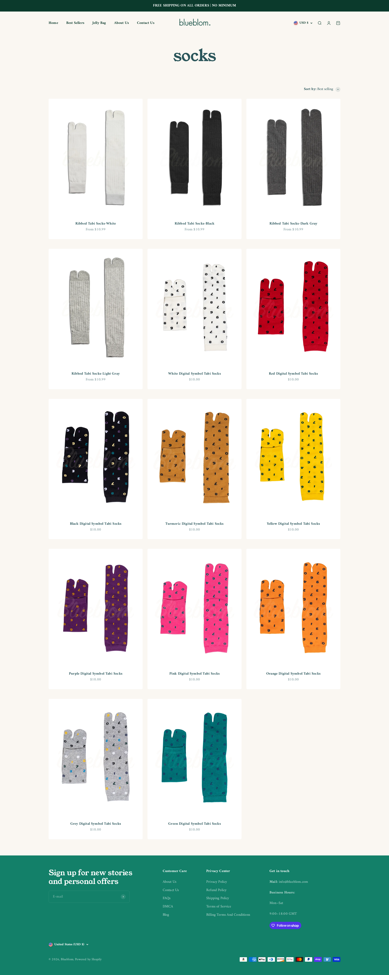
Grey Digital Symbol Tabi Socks (95, 824)
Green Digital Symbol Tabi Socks (194, 824)
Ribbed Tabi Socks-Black (194, 223)
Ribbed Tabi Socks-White (95, 223)
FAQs (167, 898)
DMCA (168, 907)
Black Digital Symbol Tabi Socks (96, 524)
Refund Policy (216, 890)
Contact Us (145, 23)
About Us (121, 23)
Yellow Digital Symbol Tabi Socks (293, 524)
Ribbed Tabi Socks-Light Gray (96, 374)
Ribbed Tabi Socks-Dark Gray (293, 223)
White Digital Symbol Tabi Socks (194, 374)
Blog (166, 915)
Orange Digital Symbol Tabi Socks (293, 674)
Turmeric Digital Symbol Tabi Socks (194, 524)
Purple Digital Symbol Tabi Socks (95, 674)
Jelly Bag (99, 23)
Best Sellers (75, 23)
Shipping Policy (217, 898)
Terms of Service (218, 907)
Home (53, 23)
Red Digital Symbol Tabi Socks (293, 374)
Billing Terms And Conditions (228, 915)
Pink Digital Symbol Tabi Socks (194, 674)
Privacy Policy (216, 882)
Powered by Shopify (88, 959)
